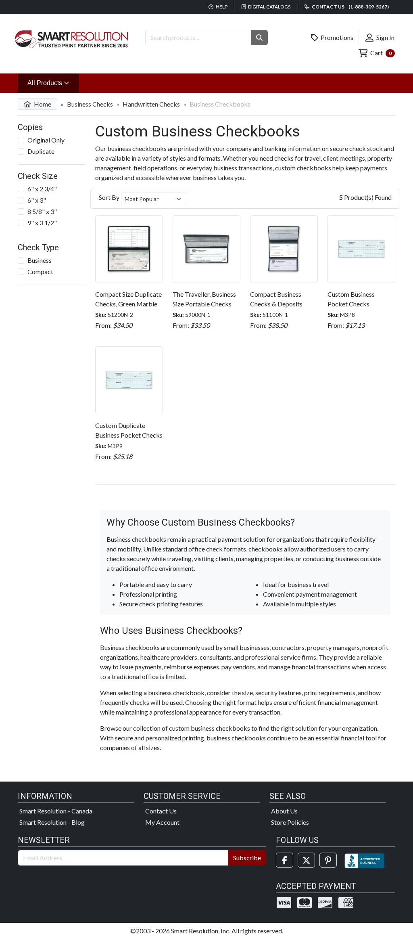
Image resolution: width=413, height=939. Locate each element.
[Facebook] (284, 860)
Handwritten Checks (151, 104)
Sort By (109, 197)
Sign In (384, 37)
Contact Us (161, 811)
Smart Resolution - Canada (55, 811)
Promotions (336, 37)
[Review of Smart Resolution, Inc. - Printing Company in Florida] (365, 860)
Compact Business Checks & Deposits (276, 299)
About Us (284, 811)
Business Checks (90, 104)
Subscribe (247, 857)
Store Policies (290, 822)
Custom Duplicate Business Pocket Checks (129, 430)
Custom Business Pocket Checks (351, 299)
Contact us (350, 7)
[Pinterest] (328, 860)
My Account (162, 822)
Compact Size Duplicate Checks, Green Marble (128, 299)
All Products (53, 82)
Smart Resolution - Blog (52, 822)
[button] (259, 37)
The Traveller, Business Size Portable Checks (204, 299)
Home (42, 104)
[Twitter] (306, 860)
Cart (380, 53)
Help (221, 7)
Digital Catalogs (268, 7)
